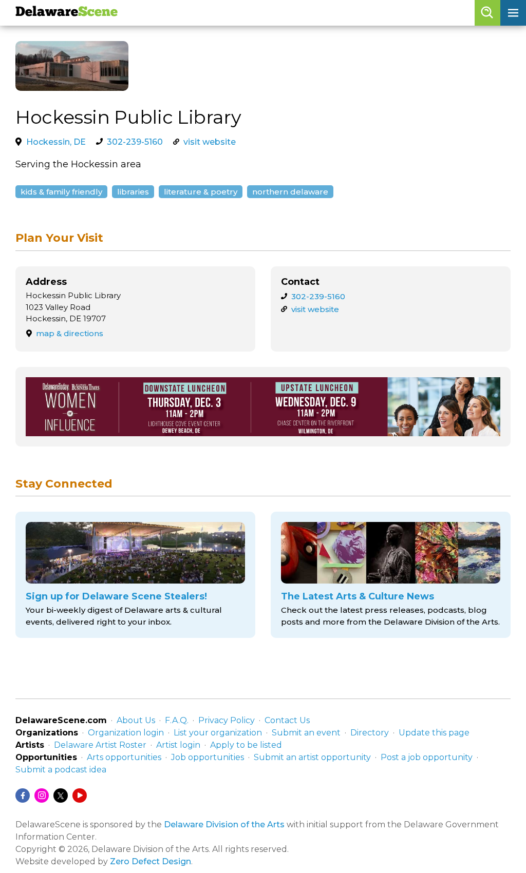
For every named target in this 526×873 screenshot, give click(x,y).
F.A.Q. (177, 720)
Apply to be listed (246, 745)
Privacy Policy (226, 720)
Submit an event (306, 733)
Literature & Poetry (200, 192)
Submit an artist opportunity (312, 757)
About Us (136, 720)
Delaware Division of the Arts (224, 824)
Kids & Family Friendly (61, 192)
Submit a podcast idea (60, 769)
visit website (209, 142)
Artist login (178, 745)
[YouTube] (79, 795)
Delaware (66, 13)
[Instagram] (41, 795)
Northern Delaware (290, 192)
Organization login (126, 733)
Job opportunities (207, 757)
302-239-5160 (135, 142)
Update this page (434, 733)
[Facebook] (22, 795)
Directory (369, 733)
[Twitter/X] (60, 795)
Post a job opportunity (427, 757)
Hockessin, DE (56, 142)
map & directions (69, 333)
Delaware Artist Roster (100, 745)
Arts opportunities (124, 757)
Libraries (133, 192)
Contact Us (287, 720)
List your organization (218, 733)
